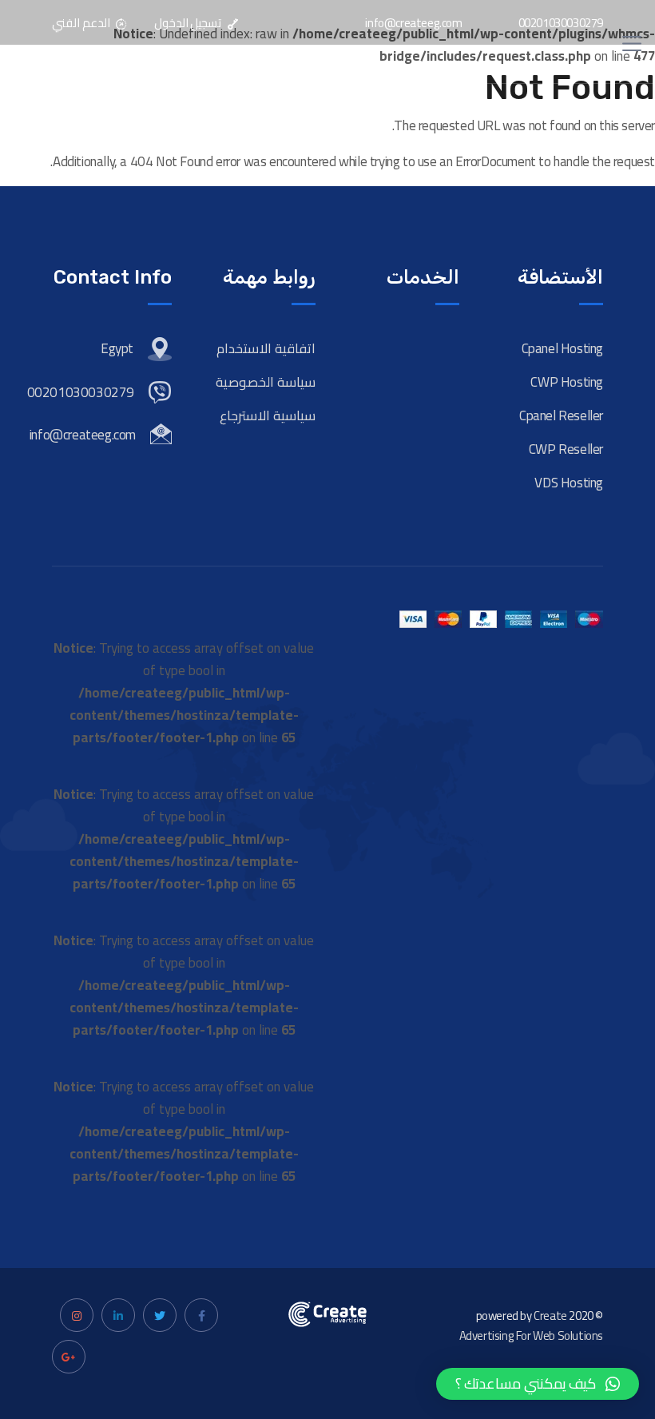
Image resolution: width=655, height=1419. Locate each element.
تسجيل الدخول (189, 22)
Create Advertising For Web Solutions (531, 1325)
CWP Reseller (566, 449)
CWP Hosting (566, 382)
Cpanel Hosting (562, 348)
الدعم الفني (82, 22)
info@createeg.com (413, 22)
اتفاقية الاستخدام (266, 348)
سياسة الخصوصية (266, 382)
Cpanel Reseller (561, 415)
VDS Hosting (568, 482)
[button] (537, 1384)
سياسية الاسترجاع (268, 415)
